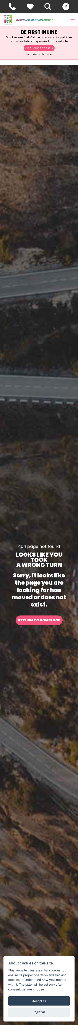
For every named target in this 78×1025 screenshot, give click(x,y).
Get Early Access (37, 48)
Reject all (39, 1012)
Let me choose (33, 989)
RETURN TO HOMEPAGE (39, 620)
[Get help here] (65, 6)
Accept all (39, 1001)
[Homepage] (7, 19)
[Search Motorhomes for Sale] (47, 6)
